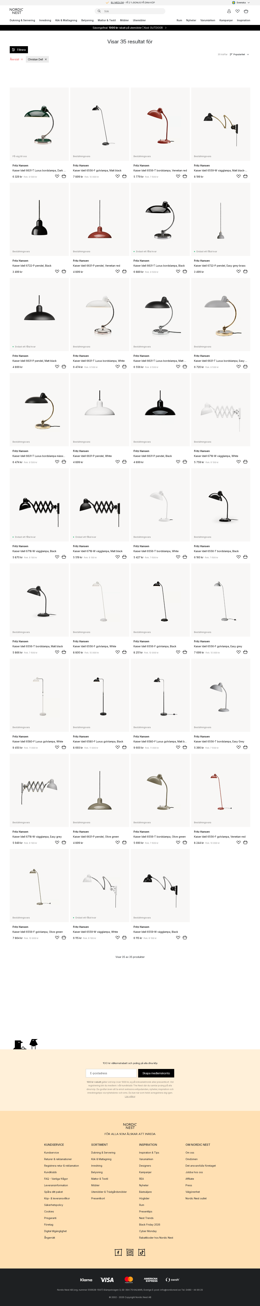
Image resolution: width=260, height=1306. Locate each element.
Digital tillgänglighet (55, 1231)
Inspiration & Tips (149, 1152)
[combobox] (241, 2)
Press (189, 1185)
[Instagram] (130, 1252)
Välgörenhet (193, 1191)
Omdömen (192, 1159)
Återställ (14, 59)
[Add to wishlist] (57, 176)
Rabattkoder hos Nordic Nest (156, 1237)
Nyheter (191, 20)
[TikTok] (142, 1252)
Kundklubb (50, 1172)
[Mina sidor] (229, 11)
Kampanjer (226, 20)
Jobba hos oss (194, 1172)
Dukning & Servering (22, 20)
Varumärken (207, 20)
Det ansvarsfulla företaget (201, 1165)
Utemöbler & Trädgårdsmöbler (109, 1191)
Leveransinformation (56, 1185)
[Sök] (99, 11)
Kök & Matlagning (66, 20)
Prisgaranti (50, 1217)
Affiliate (190, 1178)
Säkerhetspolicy (53, 1204)
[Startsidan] (16, 11)
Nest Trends (146, 1217)
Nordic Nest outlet (196, 1198)
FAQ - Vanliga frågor (56, 1178)
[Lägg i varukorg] (64, 176)
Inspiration (243, 20)
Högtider (144, 1198)
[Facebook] (118, 1252)
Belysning (87, 20)
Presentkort (98, 1198)
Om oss (190, 1152)
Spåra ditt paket (53, 1191)
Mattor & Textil (107, 20)
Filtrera (21, 49)
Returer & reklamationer (58, 1159)
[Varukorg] (246, 11)
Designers (145, 1165)
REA (141, 1178)
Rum (179, 20)
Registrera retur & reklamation (61, 1165)
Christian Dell (35, 59)
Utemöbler (139, 20)
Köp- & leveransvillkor (57, 1198)
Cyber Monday (148, 1231)
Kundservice (51, 1152)
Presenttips (145, 1211)
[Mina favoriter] (237, 11)
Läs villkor (130, 1096)
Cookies (49, 1211)
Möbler (124, 20)
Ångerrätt (49, 1237)
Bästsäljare (145, 1191)
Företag (48, 1224)
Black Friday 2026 (149, 1224)
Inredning (45, 20)
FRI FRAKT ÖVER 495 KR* (133, 2)
